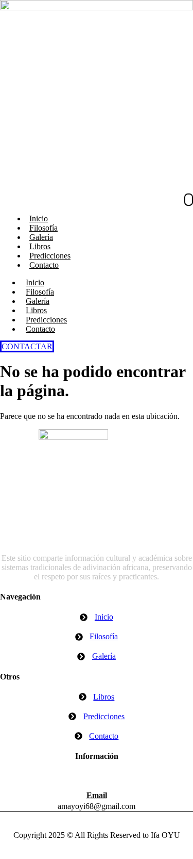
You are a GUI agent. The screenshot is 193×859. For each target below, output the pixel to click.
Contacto (44, 265)
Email (96, 795)
